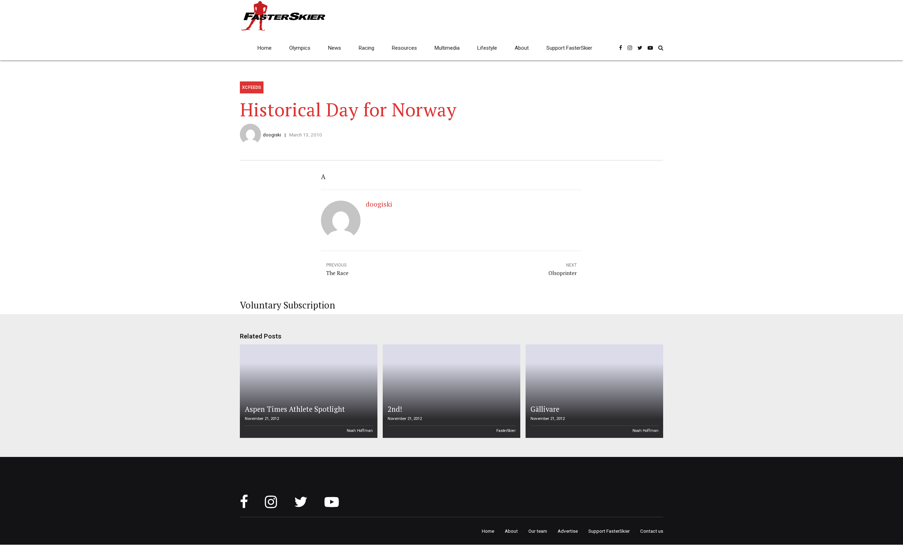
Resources (404, 48)
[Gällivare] (593, 391)
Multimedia (447, 48)
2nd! (395, 409)
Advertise (568, 531)
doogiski (272, 135)
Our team (537, 531)
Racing (366, 48)
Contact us (651, 531)
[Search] (660, 47)
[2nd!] (450, 391)
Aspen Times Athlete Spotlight (295, 409)
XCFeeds (251, 87)
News (334, 48)
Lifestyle (487, 48)
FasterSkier (506, 430)
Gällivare (545, 409)
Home (264, 48)
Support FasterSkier (569, 48)
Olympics (299, 48)
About (522, 48)
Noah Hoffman (360, 430)
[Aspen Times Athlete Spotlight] (307, 391)
